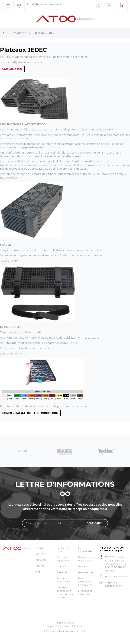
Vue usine (40, 554)
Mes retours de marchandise (86, 559)
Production (19, 33)
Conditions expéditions (63, 559)
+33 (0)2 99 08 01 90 (116, 576)
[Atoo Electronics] (65, 19)
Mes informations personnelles (85, 581)
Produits (39, 548)
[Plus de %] (24, 451)
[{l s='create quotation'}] (109, 5)
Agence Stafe (78, 631)
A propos (61, 566)
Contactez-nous (63, 550)
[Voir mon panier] (121, 5)
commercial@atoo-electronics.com (22, 62)
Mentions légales (65, 622)
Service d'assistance (63, 580)
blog (37, 571)
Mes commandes (85, 550)
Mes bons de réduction (85, 592)
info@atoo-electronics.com (44, 4)
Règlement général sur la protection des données (65, 592)
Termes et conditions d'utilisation (65, 626)
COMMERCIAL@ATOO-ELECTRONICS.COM (30, 413)
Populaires (40, 559)
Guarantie (62, 572)
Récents (39, 565)
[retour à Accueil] (3, 33)
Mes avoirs (84, 566)
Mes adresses (85, 572)
